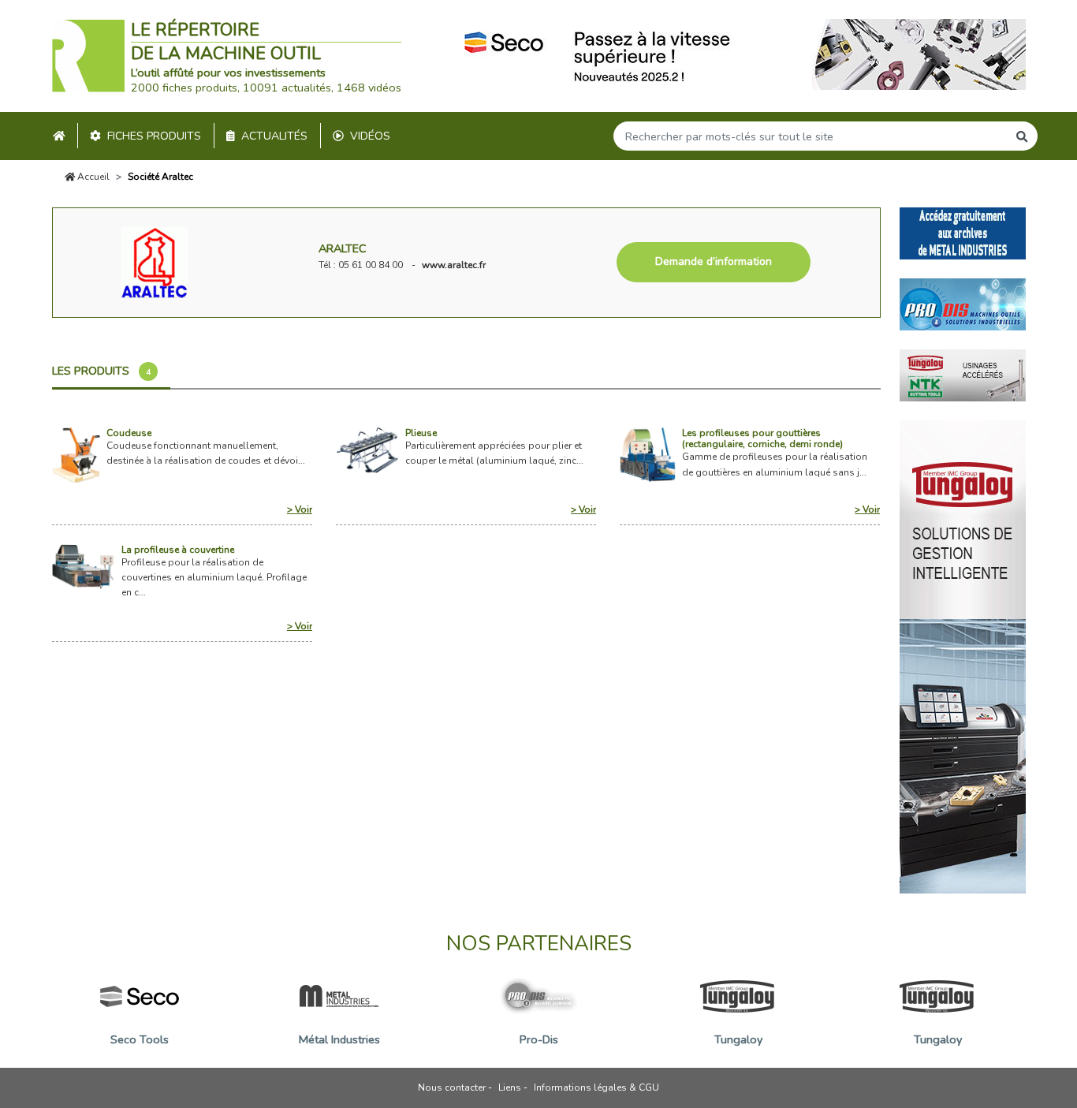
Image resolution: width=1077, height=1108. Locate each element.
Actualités (274, 136)
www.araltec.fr (454, 265)
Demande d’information (713, 261)
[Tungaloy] (963, 655)
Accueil (92, 176)
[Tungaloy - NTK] (963, 374)
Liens (509, 1087)
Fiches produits (154, 136)
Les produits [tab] (101, 371)
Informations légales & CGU (596, 1087)
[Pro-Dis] (963, 303)
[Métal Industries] (963, 232)
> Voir (299, 509)
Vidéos (370, 136)
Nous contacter (452, 1087)
